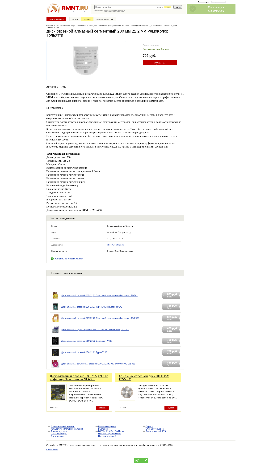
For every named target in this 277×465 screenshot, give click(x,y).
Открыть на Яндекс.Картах (69, 258)
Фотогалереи (57, 436)
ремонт (75, 11)
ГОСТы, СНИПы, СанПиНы (111, 431)
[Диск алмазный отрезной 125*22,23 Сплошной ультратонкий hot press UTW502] (55, 299)
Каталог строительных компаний (67, 429)
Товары (87, 19)
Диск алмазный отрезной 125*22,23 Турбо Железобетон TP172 (91, 307)
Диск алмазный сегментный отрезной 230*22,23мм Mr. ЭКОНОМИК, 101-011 (98, 364)
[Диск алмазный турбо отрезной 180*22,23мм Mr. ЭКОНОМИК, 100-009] (55, 333)
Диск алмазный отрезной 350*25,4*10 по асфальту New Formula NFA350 (79, 377)
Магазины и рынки (107, 426)
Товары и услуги (59, 431)
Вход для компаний (218, 2)
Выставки (103, 429)
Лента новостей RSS (156, 431)
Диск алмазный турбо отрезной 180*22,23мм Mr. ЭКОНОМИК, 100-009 (95, 329)
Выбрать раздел (56, 19)
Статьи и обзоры (59, 433)
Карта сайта (52, 449)
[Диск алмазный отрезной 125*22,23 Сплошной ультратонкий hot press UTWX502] (55, 322)
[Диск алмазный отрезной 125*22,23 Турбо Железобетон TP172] (55, 311)
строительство (66, 11)
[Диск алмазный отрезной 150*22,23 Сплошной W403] (55, 345)
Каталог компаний (105, 19)
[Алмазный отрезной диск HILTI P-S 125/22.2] (127, 400)
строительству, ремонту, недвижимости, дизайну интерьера (128, 445)
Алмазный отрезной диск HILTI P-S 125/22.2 (144, 377)
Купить (159, 62)
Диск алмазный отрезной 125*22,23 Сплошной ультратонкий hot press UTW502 (99, 295)
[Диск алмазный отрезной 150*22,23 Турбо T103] (55, 356)
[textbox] (133, 7)
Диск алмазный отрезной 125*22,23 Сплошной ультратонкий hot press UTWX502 (100, 318)
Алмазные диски (151, 45)
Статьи (75, 19)
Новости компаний (107, 436)
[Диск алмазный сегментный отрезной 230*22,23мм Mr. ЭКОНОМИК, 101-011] (55, 368)
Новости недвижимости (109, 433)
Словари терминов (155, 429)
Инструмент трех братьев (156, 49)
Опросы (149, 426)
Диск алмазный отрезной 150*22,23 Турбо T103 (84, 352)
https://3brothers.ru (115, 244)
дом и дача (84, 11)
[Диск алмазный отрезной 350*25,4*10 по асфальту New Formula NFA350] (58, 400)
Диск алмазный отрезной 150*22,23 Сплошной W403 (86, 341)
